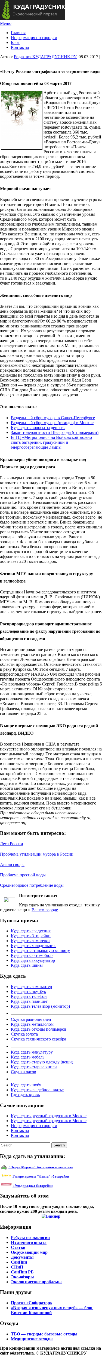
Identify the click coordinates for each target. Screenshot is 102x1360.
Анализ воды (12, 864)
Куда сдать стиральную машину (40, 950)
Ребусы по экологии (30, 1237)
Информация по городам (34, 37)
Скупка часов (23, 1071)
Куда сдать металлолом (32, 1024)
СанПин (19, 1262)
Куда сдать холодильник (33, 945)
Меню (5, 23)
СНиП (17, 1267)
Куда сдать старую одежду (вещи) (42, 1062)
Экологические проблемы (36, 1281)
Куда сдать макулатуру (32, 1052)
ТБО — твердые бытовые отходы (44, 1334)
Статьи (18, 1247)
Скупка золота (24, 1034)
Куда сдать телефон (29, 996)
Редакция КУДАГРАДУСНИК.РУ (45, 56)
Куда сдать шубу (26, 1085)
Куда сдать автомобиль (32, 955)
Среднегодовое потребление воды (32, 885)
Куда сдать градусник (31, 931)
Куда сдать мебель (27, 1057)
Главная (18, 32)
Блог (15, 42)
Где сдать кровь (25, 1094)
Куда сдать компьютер (31, 986)
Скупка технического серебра (38, 1039)
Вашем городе (45, 909)
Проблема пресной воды (23, 875)
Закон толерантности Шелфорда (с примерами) (54, 432)
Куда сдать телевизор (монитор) (40, 1006)
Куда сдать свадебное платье (37, 1089)
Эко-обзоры (22, 1277)
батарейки (53, 1176)
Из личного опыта (29, 1242)
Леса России (11, 843)
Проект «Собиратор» (31, 1302)
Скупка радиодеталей (31, 1019)
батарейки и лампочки (40, 1167)
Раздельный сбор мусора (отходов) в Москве (52, 422)
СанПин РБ (22, 1272)
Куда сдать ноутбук (28, 991)
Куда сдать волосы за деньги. (38, 427)
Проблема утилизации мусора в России (36, 854)
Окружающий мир (29, 1252)
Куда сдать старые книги (34, 1067)
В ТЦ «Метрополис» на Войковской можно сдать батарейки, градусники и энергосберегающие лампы (51, 442)
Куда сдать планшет (29, 1001)
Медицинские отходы (32, 1339)
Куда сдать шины (27, 965)
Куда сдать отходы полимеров (38, 1029)
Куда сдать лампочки (30, 940)
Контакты (20, 47)
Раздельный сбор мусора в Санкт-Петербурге (53, 417)
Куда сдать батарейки (31, 935)
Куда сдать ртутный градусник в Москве (48, 1115)
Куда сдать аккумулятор (33, 960)
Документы (22, 1257)
